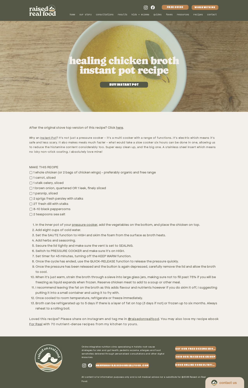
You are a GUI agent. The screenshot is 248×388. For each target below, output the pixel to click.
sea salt (59, 214)
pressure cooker (84, 224)
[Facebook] (152, 7)
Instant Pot (48, 138)
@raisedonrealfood (143, 319)
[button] (183, 14)
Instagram (96, 319)
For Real (35, 324)
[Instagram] (145, 7)
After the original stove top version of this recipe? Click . (76, 127)
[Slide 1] (124, 102)
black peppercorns (56, 209)
